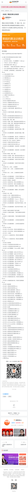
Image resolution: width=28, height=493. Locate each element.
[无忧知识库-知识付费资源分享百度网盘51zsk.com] (14, 2)
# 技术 (4, 396)
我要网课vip (8, 17)
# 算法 (9, 396)
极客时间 (7, 10)
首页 (3, 10)
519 (14, 422)
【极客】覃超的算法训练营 (10, 14)
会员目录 (17, 469)
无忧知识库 (16, 471)
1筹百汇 (22, 469)
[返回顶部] (25, 488)
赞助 (21, 361)
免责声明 (6, 469)
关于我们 (11, 469)
